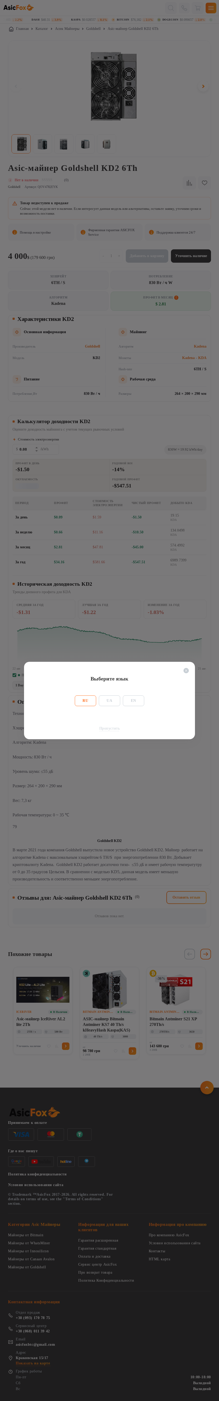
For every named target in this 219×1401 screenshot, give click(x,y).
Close (186, 670)
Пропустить (109, 728)
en (133, 701)
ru (85, 701)
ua (109, 701)
